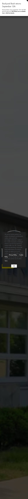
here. (6, 261)
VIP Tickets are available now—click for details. (14, 12)
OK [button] (14, 266)
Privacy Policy (13, 255)
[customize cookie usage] (9, 261)
